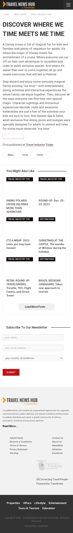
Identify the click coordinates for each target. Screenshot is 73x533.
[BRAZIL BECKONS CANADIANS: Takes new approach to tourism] (53, 267)
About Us (57, 441)
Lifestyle (40, 503)
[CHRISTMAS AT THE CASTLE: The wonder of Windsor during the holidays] (53, 227)
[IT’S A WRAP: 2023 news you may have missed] (20, 227)
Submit (11, 372)
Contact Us (57, 438)
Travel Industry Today (39, 144)
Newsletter (57, 445)
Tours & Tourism (28, 508)
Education (48, 508)
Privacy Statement (19, 449)
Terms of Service (18, 445)
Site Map (14, 453)
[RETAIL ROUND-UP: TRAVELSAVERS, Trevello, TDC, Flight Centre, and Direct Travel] (20, 267)
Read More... (10, 426)
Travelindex (42, 526)
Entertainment (57, 503)
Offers (27, 503)
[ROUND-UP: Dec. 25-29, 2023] (53, 187)
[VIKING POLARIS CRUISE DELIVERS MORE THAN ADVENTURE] (20, 187)
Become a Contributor (21, 441)
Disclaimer (57, 453)
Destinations (47, 219)
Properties (13, 503)
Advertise (57, 449)
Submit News (16, 438)
